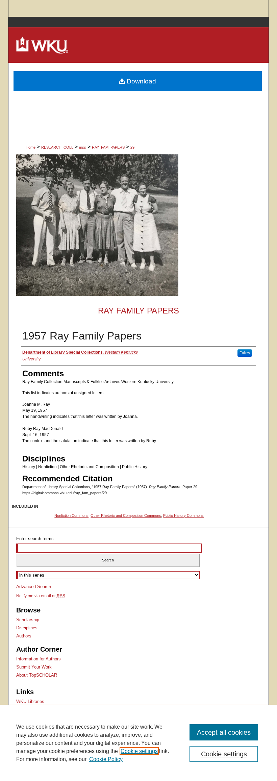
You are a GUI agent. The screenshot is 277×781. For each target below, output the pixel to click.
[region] (138, 743)
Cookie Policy (106, 759)
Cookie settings (139, 751)
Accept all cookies (224, 732)
